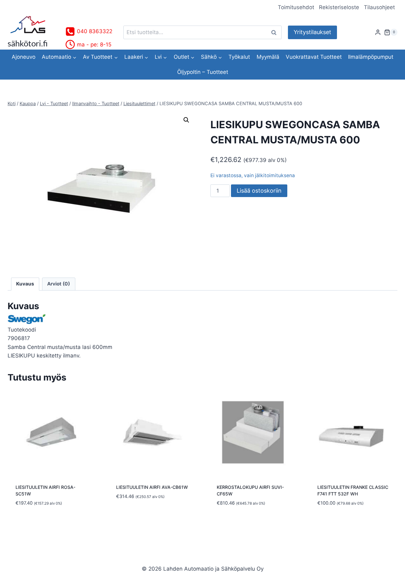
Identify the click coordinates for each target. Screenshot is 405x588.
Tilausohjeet (379, 7)
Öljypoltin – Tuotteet (202, 72)
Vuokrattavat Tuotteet (314, 57)
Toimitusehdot (296, 7)
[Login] (378, 32)
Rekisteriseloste (339, 7)
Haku (276, 32)
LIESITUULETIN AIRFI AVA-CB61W (152, 487)
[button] (186, 120)
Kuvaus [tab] (25, 284)
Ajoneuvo (23, 57)
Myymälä (268, 57)
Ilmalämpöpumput (370, 57)
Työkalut (239, 57)
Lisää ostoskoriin (259, 190)
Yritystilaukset (312, 32)
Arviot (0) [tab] (58, 284)
